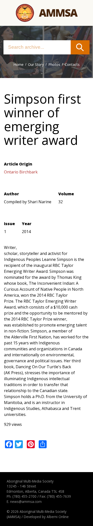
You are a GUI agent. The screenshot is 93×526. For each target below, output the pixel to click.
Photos (54, 64)
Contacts (72, 64)
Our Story (36, 64)
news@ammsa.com (26, 501)
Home (18, 64)
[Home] (25, 13)
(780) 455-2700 (24, 496)
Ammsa (58, 13)
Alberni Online (58, 516)
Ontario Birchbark (21, 172)
